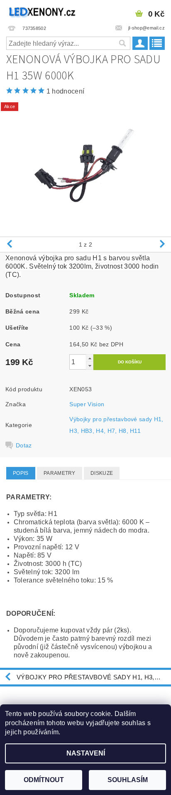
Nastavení (85, 753)
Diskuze (101, 473)
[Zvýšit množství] (89, 358)
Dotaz (24, 445)
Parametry (60, 473)
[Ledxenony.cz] (42, 11)
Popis (21, 473)
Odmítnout (44, 779)
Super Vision (86, 404)
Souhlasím (127, 779)
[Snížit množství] (89, 366)
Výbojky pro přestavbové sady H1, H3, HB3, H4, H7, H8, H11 (94, 677)
